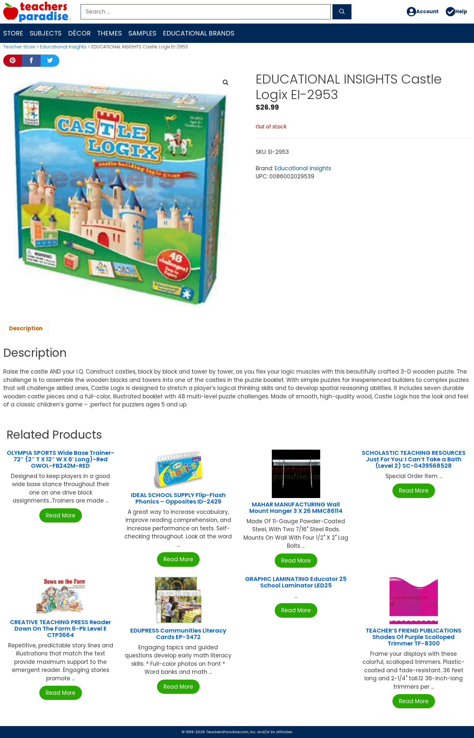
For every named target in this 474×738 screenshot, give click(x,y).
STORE (13, 33)
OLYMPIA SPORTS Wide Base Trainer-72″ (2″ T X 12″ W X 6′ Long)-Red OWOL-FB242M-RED (60, 459)
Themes (109, 33)
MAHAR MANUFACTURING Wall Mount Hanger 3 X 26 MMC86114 (295, 507)
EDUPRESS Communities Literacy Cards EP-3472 (178, 633)
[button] (226, 82)
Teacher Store (19, 47)
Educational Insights (63, 47)
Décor (79, 33)
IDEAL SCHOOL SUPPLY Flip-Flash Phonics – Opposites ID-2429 (178, 498)
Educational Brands (198, 33)
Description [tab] (26, 328)
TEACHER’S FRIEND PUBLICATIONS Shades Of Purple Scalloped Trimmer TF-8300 (413, 636)
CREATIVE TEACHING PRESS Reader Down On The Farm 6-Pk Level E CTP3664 (60, 628)
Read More (60, 515)
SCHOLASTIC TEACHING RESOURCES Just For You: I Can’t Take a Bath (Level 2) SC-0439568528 (414, 459)
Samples (142, 33)
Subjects (46, 33)
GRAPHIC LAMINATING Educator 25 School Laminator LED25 (296, 582)
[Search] (341, 12)
